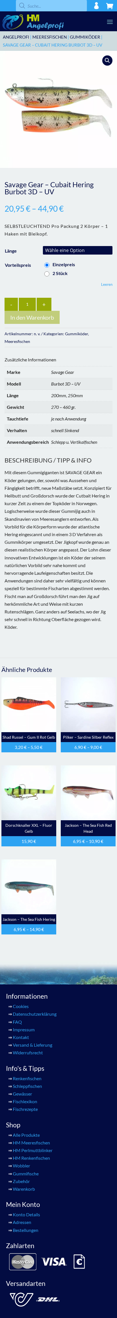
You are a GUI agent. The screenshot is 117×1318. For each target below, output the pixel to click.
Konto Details (26, 1214)
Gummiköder (85, 36)
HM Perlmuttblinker (33, 1150)
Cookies (21, 1006)
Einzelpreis (64, 264)
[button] (107, 60)
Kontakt (21, 1037)
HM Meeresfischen (31, 1142)
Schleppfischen (27, 1086)
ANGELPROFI (16, 36)
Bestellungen (25, 1230)
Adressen (22, 1222)
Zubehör (21, 1181)
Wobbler (21, 1165)
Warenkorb (24, 1189)
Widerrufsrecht (28, 1052)
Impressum (24, 1029)
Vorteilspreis (18, 265)
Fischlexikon (25, 1101)
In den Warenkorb (32, 317)
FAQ (17, 1022)
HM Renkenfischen (31, 1158)
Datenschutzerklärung (35, 1014)
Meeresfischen (49, 36)
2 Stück (60, 273)
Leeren (106, 284)
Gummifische (26, 1173)
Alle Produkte (26, 1135)
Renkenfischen (27, 1078)
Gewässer (22, 1093)
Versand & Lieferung (32, 1045)
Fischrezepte (25, 1109)
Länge (11, 250)
